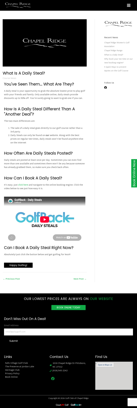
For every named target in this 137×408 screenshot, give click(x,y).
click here (23, 185)
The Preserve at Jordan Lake (19, 367)
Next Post (80, 279)
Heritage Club (12, 370)
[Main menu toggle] (128, 5)
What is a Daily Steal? (113, 55)
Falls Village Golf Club (16, 363)
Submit (13, 341)
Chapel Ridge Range (113, 50)
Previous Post (11, 279)
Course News (9, 78)
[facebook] (107, 87)
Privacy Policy (12, 374)
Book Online (11, 377)
